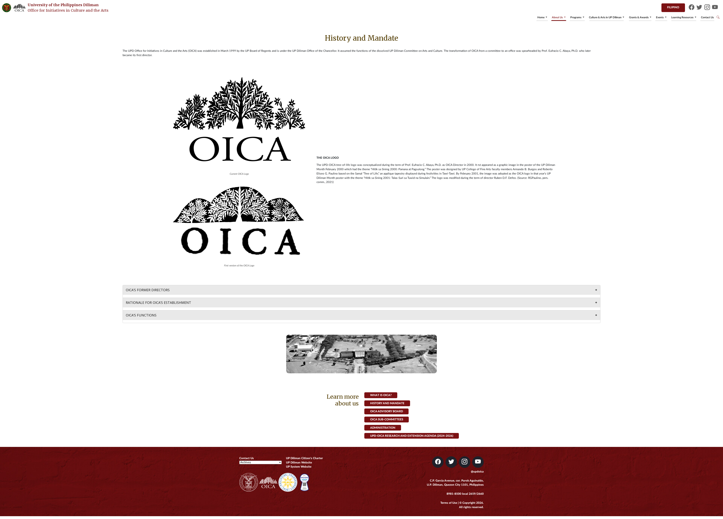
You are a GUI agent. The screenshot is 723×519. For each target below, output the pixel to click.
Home (541, 17)
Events (660, 17)
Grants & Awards (639, 17)
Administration (382, 427)
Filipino (673, 7)
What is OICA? (381, 395)
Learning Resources (682, 17)
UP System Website (298, 466)
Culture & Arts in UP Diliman (605, 17)
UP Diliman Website (299, 462)
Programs (576, 17)
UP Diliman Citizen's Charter (304, 458)
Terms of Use (448, 502)
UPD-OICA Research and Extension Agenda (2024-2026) (411, 435)
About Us (557, 17)
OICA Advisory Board (386, 411)
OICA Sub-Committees (386, 419)
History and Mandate (387, 403)
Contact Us (707, 17)
